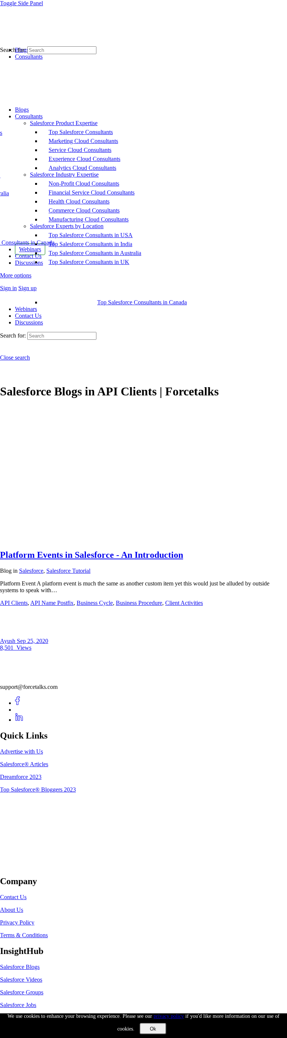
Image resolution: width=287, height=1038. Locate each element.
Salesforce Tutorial (68, 571)
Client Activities (184, 603)
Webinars (26, 309)
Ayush (8, 641)
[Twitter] (19, 709)
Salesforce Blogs (20, 967)
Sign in (8, 288)
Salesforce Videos (21, 979)
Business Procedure (139, 603)
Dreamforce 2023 (20, 777)
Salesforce (31, 571)
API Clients (14, 603)
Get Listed (20, 866)
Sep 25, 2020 (32, 641)
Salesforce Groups (21, 992)
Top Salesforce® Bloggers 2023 (38, 789)
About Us (11, 910)
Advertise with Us (21, 751)
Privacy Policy (17, 922)
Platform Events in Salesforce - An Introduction (91, 555)
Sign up (27, 288)
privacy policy (169, 1016)
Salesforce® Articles (24, 764)
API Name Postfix (52, 603)
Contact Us (28, 316)
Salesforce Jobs (18, 1005)
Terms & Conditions (24, 935)
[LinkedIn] (19, 720)
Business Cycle (95, 603)
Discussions (29, 322)
